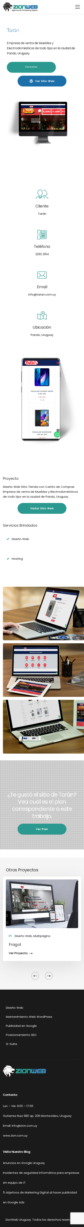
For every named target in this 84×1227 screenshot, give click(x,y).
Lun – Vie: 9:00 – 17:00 (18, 1106)
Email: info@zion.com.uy (20, 1126)
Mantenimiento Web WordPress (29, 1017)
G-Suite (11, 1044)
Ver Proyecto (18, 953)
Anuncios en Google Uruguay (24, 1163)
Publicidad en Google (21, 1026)
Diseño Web (14, 1008)
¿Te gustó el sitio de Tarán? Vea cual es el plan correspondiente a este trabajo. (41, 805)
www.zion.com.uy (15, 1135)
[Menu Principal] (77, 7)
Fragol (15, 944)
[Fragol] (42, 904)
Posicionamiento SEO (21, 1035)
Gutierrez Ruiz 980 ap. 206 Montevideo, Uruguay (37, 1116)
